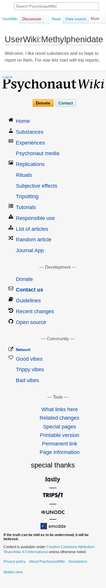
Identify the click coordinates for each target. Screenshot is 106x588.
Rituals (24, 175)
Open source (31, 322)
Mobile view (13, 572)
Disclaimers (77, 562)
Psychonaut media (37, 153)
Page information (60, 452)
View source (75, 19)
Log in (8, 77)
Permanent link (59, 444)
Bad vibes (27, 380)
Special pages (59, 427)
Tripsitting (27, 196)
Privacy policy (15, 562)
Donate (43, 103)
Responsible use (35, 218)
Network (23, 350)
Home (23, 121)
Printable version (59, 435)
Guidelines (28, 301)
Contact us (29, 290)
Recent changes (35, 311)
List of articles (32, 229)
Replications (30, 164)
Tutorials (26, 207)
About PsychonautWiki (47, 562)
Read (56, 19)
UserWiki (10, 19)
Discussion (31, 19)
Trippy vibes (30, 369)
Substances (29, 132)
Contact (65, 103)
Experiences (30, 143)
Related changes (59, 418)
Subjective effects (36, 186)
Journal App (30, 250)
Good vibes (29, 359)
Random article (33, 240)
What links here (59, 409)
